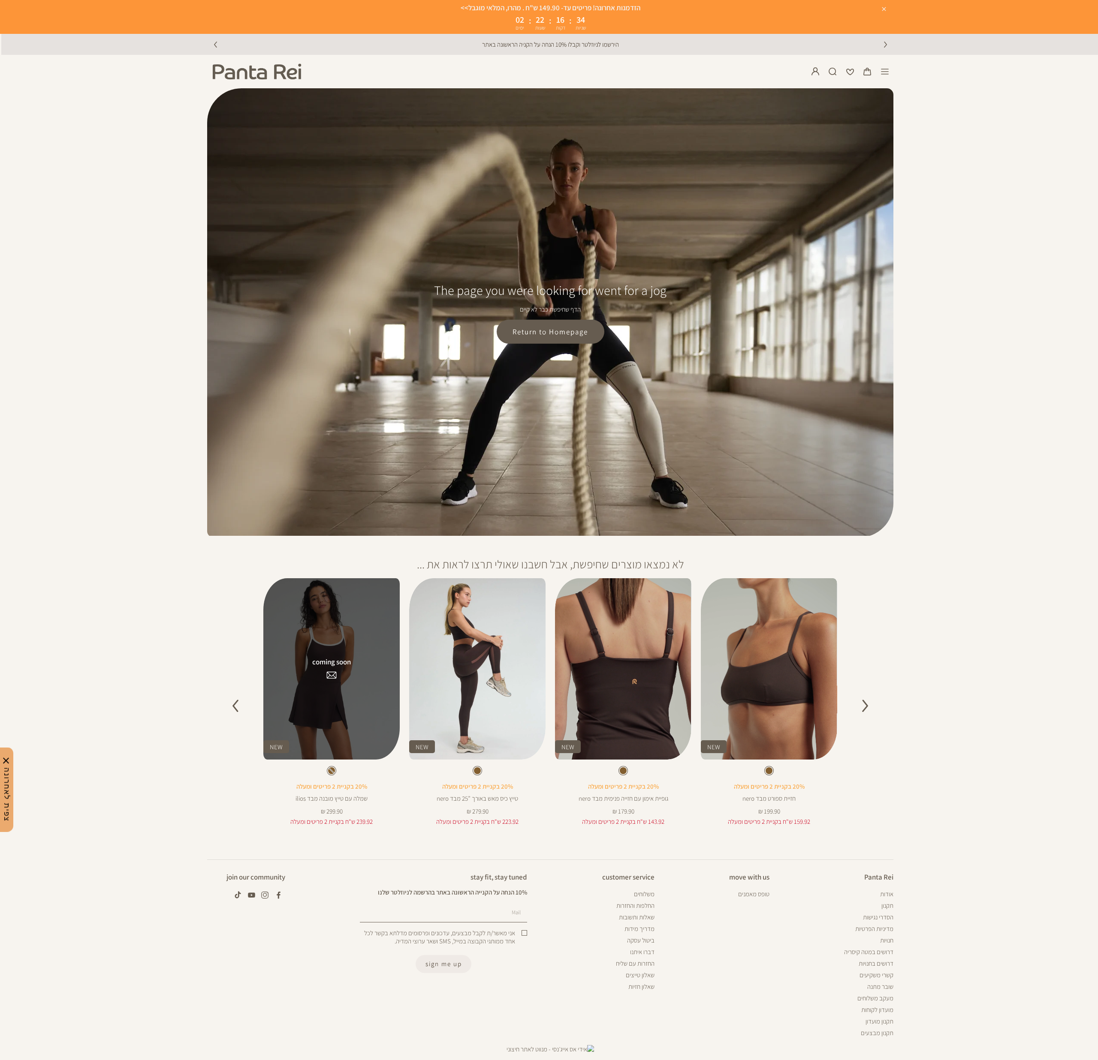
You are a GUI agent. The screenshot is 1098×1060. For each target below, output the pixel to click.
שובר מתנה (880, 986)
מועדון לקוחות (877, 1010)
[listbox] (768, 772)
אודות (886, 894)
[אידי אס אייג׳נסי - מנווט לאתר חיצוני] (550, 1049)
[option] (769, 770)
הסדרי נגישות (878, 917)
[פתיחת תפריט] (885, 71)
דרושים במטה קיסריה (868, 952)
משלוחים (644, 894)
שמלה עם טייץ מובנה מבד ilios (332, 798)
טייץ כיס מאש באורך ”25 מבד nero (477, 798)
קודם (215, 44)
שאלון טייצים (640, 975)
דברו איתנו (642, 952)
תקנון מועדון (879, 1021)
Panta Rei (878, 877)
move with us (749, 877)
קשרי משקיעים (876, 975)
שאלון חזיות (641, 986)
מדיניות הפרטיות (874, 929)
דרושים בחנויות (876, 963)
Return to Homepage (550, 331)
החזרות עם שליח (635, 963)
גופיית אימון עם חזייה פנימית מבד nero (623, 798)
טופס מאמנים (753, 894)
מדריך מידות (639, 929)
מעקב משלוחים (875, 998)
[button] (867, 71)
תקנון (887, 905)
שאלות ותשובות (637, 917)
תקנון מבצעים (877, 1033)
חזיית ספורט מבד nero (769, 798)
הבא (885, 44)
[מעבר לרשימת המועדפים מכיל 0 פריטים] (850, 71)
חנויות (886, 940)
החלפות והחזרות (635, 905)
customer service (628, 877)
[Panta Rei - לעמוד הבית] (257, 71)
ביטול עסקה (641, 940)
